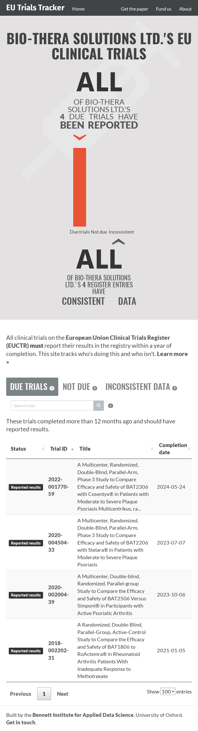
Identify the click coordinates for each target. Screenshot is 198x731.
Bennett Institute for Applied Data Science (83, 715)
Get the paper (134, 9)
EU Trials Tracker (35, 7)
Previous (20, 694)
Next (62, 694)
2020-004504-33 (58, 542)
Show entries (169, 691)
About (185, 9)
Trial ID (58, 448)
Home (78, 9)
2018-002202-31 (58, 650)
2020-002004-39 (58, 594)
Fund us (163, 9)
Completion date (173, 449)
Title (84, 448)
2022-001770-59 (58, 486)
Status (18, 448)
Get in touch (20, 722)
